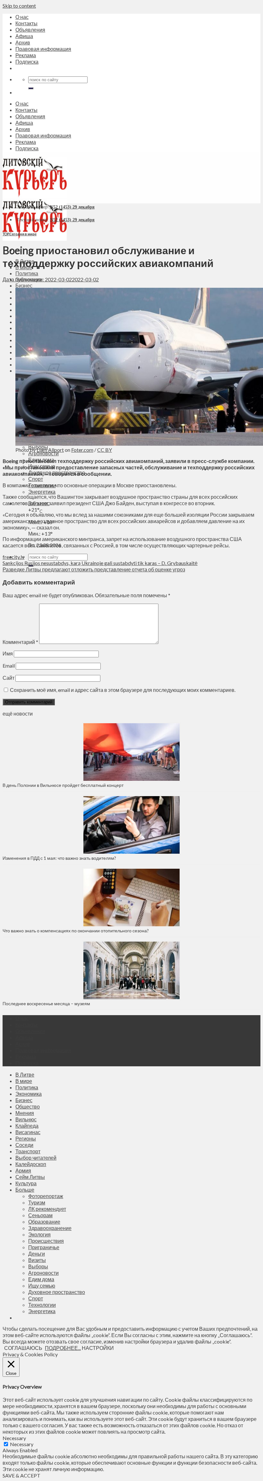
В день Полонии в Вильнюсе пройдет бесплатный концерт (63, 785)
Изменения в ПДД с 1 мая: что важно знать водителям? (59, 858)
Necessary (21, 1444)
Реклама (25, 55)
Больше (24, 1190)
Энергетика (41, 492)
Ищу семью (41, 1285)
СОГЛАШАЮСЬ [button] (23, 1348)
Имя (8, 653)
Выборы (38, 1266)
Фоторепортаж (45, 1196)
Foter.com (82, 450)
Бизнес (23, 285)
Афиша (24, 36)
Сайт (8, 678)
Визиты (37, 1260)
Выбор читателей (35, 1158)
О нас (22, 17)
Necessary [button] (14, 1438)
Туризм (36, 1202)
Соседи (24, 1145)
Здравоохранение (50, 1228)
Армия (23, 1170)
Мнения (24, 1113)
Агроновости (43, 453)
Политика (26, 273)
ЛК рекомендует (47, 1209)
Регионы (25, 1138)
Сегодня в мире (23, 234)
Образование (44, 1221)
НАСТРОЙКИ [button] (98, 1348)
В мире (23, 1081)
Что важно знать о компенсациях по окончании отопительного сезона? (76, 930)
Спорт (35, 479)
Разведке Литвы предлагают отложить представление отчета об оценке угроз (94, 569)
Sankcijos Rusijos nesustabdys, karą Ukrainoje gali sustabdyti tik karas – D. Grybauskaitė (100, 563)
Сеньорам (40, 1215)
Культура (26, 1183)
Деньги (36, 1253)
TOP (6, 234)
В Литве (24, 1074)
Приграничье (43, 1247)
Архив (22, 42)
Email (9, 665)
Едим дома (41, 1279)
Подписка (26, 62)
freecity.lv (13, 557)
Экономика (28, 1094)
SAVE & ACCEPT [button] (21, 1475)
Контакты (26, 23)
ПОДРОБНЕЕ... (63, 1348)
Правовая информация (43, 49)
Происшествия (46, 1241)
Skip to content (19, 6)
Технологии (42, 1305)
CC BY (104, 450)
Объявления (30, 30)
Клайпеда (26, 1126)
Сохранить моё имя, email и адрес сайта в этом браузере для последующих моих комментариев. (122, 690)
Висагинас (27, 1132)
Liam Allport (50, 450)
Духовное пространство (56, 1292)
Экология (39, 1234)
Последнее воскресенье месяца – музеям (47, 1003)
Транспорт (27, 1151)
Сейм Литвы (30, 1177)
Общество (27, 1106)
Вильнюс (26, 1119)
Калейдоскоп (30, 1164)
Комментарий (20, 642)
